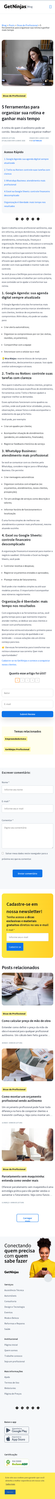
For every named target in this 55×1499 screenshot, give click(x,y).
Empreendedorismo (15, 738)
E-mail (6, 801)
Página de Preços (13, 1393)
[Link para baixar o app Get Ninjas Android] (18, 1433)
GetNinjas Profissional (17, 749)
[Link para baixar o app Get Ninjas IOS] (16, 1441)
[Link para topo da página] (48, 1278)
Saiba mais (10, 1484)
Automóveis (10, 1295)
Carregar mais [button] (27, 1219)
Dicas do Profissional (27, 25)
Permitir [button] (10, 1492)
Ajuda (7, 1377)
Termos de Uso (11, 1382)
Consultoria (10, 1301)
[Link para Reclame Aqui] (18, 1466)
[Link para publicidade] (27, 1257)
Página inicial (11, 1344)
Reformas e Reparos (14, 1323)
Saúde (7, 1329)
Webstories (10, 1388)
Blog (4, 25)
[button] (41, 4)
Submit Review (27, 714)
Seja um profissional (14, 1361)
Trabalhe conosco (13, 1355)
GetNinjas (37, 141)
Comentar (7, 820)
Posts (12, 25)
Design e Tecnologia (14, 1306)
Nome (5, 782)
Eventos (8, 1312)
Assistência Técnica (14, 1290)
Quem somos (11, 1350)
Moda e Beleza (11, 1317)
